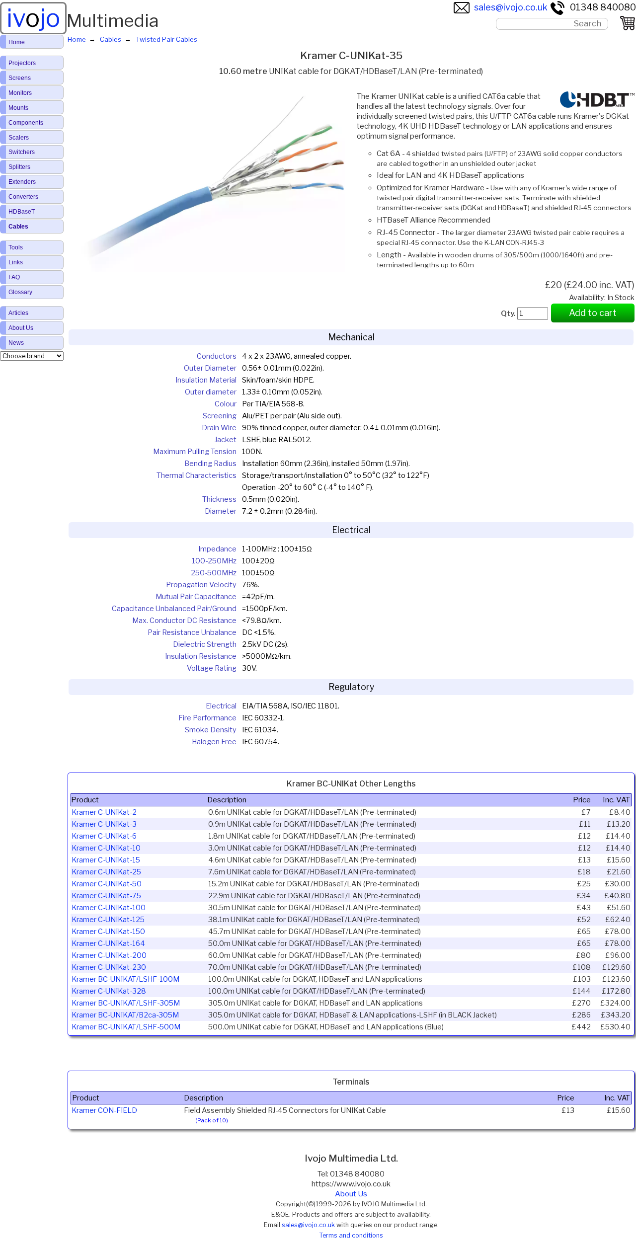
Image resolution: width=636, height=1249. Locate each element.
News (16, 342)
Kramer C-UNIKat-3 (104, 824)
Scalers (18, 137)
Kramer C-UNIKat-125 (108, 919)
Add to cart (593, 313)
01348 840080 (603, 7)
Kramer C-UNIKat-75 (106, 895)
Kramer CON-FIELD (104, 1110)
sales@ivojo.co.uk (511, 7)
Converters (23, 196)
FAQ (14, 277)
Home (16, 42)
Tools (15, 247)
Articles (18, 313)
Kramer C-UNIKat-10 (106, 848)
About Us (351, 1193)
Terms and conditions (351, 1235)
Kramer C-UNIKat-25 (106, 871)
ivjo (33, 18)
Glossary (20, 292)
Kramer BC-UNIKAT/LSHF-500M (126, 1026)
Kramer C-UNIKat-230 (109, 967)
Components (25, 122)
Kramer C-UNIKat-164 (108, 943)
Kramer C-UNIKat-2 (104, 812)
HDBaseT (21, 211)
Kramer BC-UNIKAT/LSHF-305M (126, 1003)
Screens (19, 78)
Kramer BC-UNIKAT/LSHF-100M (125, 979)
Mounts (18, 107)
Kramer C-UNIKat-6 (104, 836)
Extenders (22, 181)
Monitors (20, 92)
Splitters (19, 166)
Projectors (22, 63)
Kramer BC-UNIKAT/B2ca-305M (125, 1015)
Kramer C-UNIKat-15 (106, 860)
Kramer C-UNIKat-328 (109, 991)
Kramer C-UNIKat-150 (108, 931)
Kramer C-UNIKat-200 (109, 955)
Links (15, 262)
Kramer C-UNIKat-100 (109, 907)
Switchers (21, 152)
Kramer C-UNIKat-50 (107, 883)
